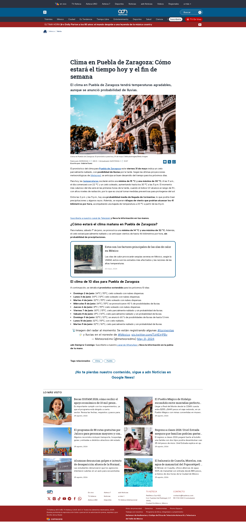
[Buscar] (199, 12)
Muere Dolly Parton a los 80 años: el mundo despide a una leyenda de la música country (90, 24)
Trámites (48, 19)
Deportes (119, 4)
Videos (160, 4)
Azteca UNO (91, 4)
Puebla (109, 361)
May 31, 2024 (145, 339)
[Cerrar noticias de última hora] (200, 24)
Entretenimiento (121, 19)
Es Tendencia (86, 19)
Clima (97, 361)
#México (124, 334)
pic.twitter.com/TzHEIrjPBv (149, 334)
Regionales (174, 4)
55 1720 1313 (178, 498)
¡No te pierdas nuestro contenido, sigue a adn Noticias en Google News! (123, 375)
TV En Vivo (195, 19)
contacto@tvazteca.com (183, 496)
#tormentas (165, 330)
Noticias (132, 4)
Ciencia (159, 19)
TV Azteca (76, 4)
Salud (148, 19)
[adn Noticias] (123, 12)
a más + (187, 4)
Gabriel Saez (86, 163)
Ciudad (71, 19)
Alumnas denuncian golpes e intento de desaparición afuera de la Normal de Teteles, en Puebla (97, 462)
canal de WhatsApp (127, 345)
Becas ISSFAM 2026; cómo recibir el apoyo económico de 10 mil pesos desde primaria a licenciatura (96, 400)
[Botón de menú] (44, 12)
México (60, 19)
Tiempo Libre (103, 19)
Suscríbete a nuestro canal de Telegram (90, 218)
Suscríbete (175, 19)
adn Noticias (146, 4)
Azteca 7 (106, 4)
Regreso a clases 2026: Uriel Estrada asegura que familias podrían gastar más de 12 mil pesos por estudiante (177, 431)
